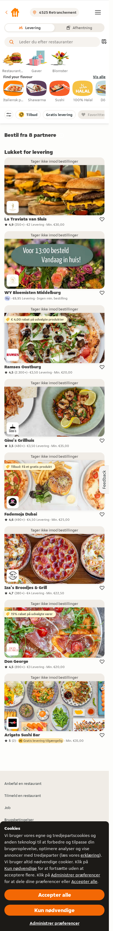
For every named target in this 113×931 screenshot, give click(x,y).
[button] (12, 12)
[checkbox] (13, 92)
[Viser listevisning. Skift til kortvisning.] (104, 42)
